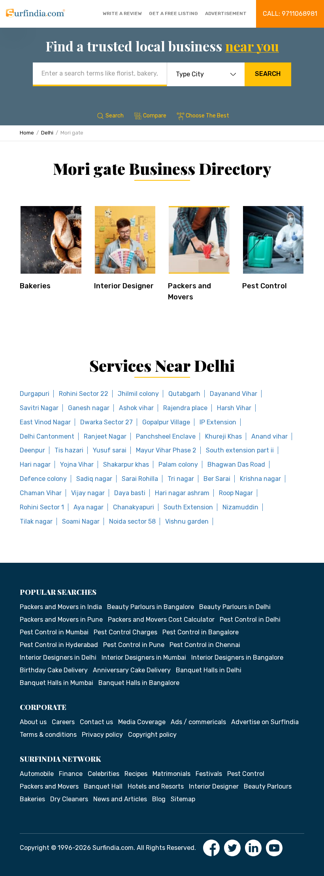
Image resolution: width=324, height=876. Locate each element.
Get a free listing (173, 13)
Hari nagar (35, 464)
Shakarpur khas (126, 464)
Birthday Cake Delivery (54, 670)
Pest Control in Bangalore (200, 632)
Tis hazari (69, 450)
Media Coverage (142, 722)
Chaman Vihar (41, 493)
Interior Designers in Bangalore (237, 657)
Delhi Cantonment (47, 436)
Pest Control (264, 286)
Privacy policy (102, 734)
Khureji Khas (223, 436)
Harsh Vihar (234, 408)
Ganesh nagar (88, 408)
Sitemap (183, 799)
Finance (71, 774)
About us (33, 722)
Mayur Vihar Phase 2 (166, 450)
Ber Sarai (216, 478)
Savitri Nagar (39, 408)
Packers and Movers (49, 786)
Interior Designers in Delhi (58, 657)
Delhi (47, 133)
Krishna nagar (260, 478)
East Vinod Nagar (45, 422)
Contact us (96, 722)
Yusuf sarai (109, 450)
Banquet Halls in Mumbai (56, 683)
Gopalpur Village (166, 422)
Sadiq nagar (94, 478)
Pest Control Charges (125, 632)
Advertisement (226, 13)
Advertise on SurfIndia (265, 722)
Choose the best (207, 115)
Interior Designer (124, 286)
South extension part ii (240, 450)
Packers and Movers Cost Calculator (161, 619)
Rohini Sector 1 (42, 507)
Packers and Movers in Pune (61, 619)
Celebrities (103, 774)
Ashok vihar (136, 408)
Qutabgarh (184, 393)
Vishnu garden (187, 521)
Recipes (135, 774)
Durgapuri (34, 393)
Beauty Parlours (268, 786)
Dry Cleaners (69, 799)
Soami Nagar (81, 521)
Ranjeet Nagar (105, 436)
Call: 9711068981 (290, 13)
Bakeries (35, 286)
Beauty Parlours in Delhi (235, 607)
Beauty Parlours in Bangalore (150, 607)
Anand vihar (269, 436)
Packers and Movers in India (61, 607)
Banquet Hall (103, 786)
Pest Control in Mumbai (54, 632)
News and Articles (120, 799)
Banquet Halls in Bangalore (138, 683)
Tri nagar (181, 478)
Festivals (209, 774)
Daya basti (129, 493)
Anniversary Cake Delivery (132, 670)
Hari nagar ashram (182, 493)
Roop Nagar (236, 493)
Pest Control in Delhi (250, 619)
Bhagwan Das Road (236, 464)
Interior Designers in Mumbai (144, 657)
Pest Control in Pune (133, 645)
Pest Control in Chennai (205, 645)
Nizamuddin (240, 507)
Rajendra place (185, 408)
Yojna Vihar (77, 464)
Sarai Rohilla (140, 478)
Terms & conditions (48, 734)
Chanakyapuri (133, 507)
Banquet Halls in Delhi (208, 670)
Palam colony (178, 464)
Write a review (122, 13)
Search (268, 74)
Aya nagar (88, 507)
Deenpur (32, 450)
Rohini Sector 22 (83, 393)
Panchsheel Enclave (166, 436)
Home (27, 133)
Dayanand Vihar (233, 393)
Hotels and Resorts (156, 786)
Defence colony (43, 478)
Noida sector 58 (132, 521)
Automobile (37, 774)
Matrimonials (171, 774)
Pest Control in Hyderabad (59, 645)
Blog (159, 799)
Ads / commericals (198, 722)
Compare (154, 115)
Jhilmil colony (138, 393)
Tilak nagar (36, 521)
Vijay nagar (88, 493)
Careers (63, 722)
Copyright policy (152, 734)
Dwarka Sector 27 (106, 422)
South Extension (188, 507)
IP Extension (218, 422)
